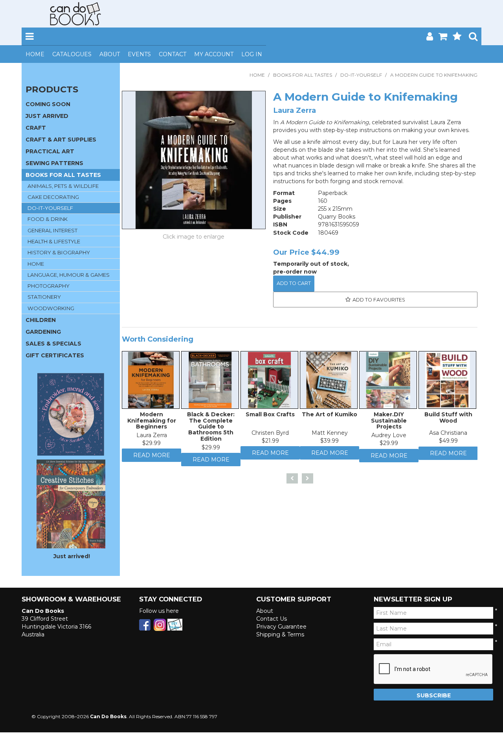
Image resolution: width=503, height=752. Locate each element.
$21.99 (270, 442)
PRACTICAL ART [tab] (50, 151)
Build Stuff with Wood (448, 419)
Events (139, 54)
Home (35, 54)
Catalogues (72, 54)
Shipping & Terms (280, 634)
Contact (172, 54)
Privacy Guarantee (281, 626)
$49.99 (448, 442)
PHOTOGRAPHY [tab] (49, 286)
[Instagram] (160, 624)
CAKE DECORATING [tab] (53, 197)
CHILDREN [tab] (41, 320)
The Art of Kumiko (329, 416)
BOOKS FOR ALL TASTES (302, 75)
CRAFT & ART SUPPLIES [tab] (61, 139)
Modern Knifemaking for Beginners (151, 422)
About (109, 54)
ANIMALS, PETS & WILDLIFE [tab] (63, 186)
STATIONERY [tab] (44, 297)
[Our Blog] (174, 624)
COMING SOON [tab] (48, 104)
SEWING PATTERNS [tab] (54, 163)
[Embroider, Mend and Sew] (71, 414)
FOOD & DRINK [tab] (48, 219)
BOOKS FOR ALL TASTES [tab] (63, 174)
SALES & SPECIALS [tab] (53, 343)
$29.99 (151, 445)
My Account (213, 54)
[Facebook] (145, 624)
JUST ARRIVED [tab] (47, 116)
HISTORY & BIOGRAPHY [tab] (59, 252)
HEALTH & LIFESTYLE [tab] (54, 241)
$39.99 (329, 442)
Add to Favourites (378, 300)
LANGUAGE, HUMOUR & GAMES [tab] (69, 275)
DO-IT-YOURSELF (361, 75)
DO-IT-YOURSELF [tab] (50, 208)
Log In (251, 54)
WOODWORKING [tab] (51, 308)
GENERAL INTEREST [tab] (52, 230)
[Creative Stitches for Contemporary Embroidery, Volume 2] (71, 503)
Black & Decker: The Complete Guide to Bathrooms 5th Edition (211, 428)
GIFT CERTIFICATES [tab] (55, 355)
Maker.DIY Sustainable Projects (389, 422)
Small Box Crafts (270, 416)
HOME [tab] (36, 264)
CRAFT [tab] (36, 127)
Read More (151, 459)
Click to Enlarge (194, 237)
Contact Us (271, 618)
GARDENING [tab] (43, 331)
